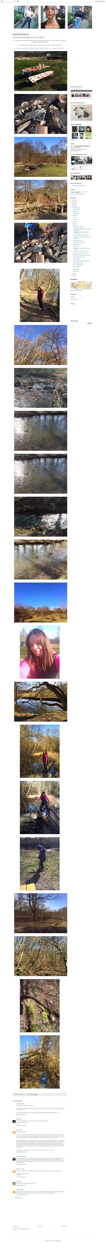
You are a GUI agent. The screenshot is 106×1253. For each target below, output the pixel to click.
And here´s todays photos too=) (80, 253)
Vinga (17, 1119)
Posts (73, 296)
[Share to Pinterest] (37, 1094)
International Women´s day (79, 257)
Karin (17, 1181)
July (74, 217)
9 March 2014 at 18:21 (21, 1152)
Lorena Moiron (19, 1156)
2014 (73, 206)
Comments (74, 299)
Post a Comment (18, 1197)
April (74, 223)
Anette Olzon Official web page (78, 185)
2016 (73, 202)
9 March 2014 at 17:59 (21, 1114)
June (74, 219)
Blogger (59, 1240)
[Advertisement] (40, 1212)
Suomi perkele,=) (77, 244)
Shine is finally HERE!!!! (78, 227)
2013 (73, 273)
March (74, 225)
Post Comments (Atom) (24, 1228)
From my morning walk (78, 264)
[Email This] (31, 1094)
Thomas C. (18, 1169)
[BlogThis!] (32, 1094)
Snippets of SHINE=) (77, 240)
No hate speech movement (79, 242)
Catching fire (76, 246)
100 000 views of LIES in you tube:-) (81, 251)
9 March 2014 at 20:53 (21, 1185)
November (75, 209)
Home (40, 1226)
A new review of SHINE (78, 263)
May (74, 221)
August (74, 215)
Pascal (18, 1130)
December (75, 207)
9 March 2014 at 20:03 (21, 1177)
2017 (73, 200)
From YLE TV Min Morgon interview (81, 235)
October (75, 211)
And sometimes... (77, 266)
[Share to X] (34, 1094)
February (75, 269)
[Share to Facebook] (35, 1094)
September (75, 213)
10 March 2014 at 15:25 (21, 1194)
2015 (73, 204)
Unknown (18, 1189)
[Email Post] (28, 1094)
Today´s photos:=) (77, 259)
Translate (81, 194)
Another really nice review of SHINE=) (81, 261)
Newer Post (15, 1226)
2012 (73, 275)
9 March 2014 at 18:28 (21, 1164)
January (75, 271)
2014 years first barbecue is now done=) (82, 255)
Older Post (64, 1226)
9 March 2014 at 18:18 (21, 1125)
